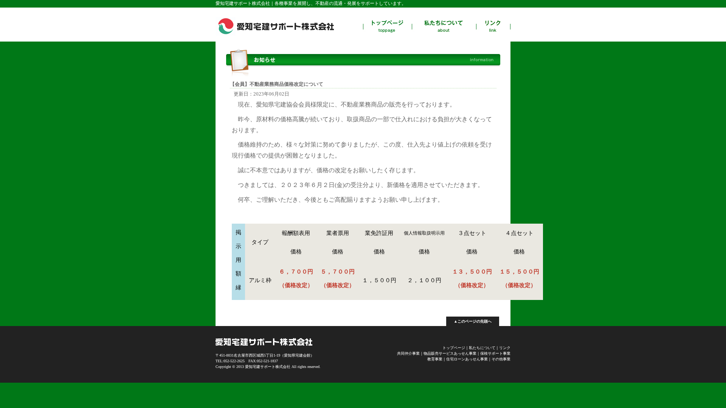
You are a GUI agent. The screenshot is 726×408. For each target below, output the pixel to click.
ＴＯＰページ (387, 26)
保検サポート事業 (495, 353)
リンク (493, 26)
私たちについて (444, 26)
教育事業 (434, 359)
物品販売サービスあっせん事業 (450, 353)
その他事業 (501, 359)
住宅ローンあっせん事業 (467, 359)
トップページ (453, 348)
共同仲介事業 (408, 353)
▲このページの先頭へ (473, 321)
